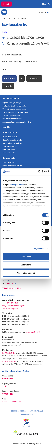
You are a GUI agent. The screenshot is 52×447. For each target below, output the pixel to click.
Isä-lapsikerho (20, 18)
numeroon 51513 (32, 332)
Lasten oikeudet (9, 149)
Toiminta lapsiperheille (11, 115)
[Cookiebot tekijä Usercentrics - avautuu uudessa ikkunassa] (38, 172)
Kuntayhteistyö (9, 162)
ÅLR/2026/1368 (9, 361)
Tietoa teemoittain (10, 146)
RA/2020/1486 (9, 353)
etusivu (6, 18)
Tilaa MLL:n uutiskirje (11, 288)
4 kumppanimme (16, 185)
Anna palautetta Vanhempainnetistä (17, 122)
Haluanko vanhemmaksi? (12, 119)
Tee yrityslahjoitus (10, 308)
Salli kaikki (26, 256)
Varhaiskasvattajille (10, 137)
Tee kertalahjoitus (10, 302)
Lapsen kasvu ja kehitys (12, 102)
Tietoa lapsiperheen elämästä (14, 106)
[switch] (45, 223)
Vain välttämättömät (26, 273)
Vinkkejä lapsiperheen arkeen (14, 109)
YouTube (9, 283)
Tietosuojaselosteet (17, 410)
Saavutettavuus (36, 410)
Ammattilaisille (10, 132)
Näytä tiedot (38, 249)
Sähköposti (34, 78)
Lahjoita (6, 4)
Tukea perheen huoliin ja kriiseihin (16, 112)
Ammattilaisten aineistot (12, 143)
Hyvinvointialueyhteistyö (12, 165)
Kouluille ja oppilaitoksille (12, 140)
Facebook (9, 78)
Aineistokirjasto (9, 153)
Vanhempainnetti (11, 98)
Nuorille (6, 127)
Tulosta (8, 86)
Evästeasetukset (26, 414)
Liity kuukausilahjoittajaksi (13, 305)
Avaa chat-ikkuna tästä (12, 401)
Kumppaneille (9, 158)
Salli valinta (26, 265)
